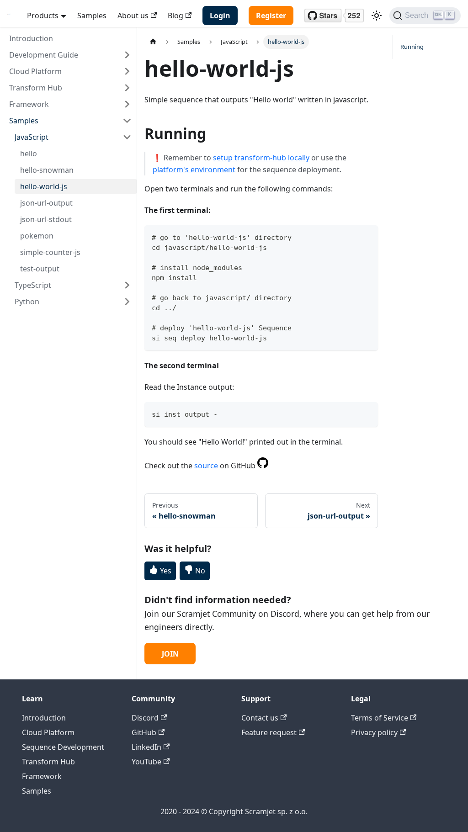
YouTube (146, 762)
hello (28, 153)
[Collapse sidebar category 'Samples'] (127, 120)
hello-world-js (43, 186)
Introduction (31, 38)
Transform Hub (35, 88)
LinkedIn (146, 747)
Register (271, 16)
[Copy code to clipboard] (366, 236)
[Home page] (153, 42)
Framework (29, 104)
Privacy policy (374, 732)
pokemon (36, 236)
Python (27, 302)
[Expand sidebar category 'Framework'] (127, 104)
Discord (145, 718)
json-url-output (46, 203)
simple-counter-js (50, 252)
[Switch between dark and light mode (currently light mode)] (376, 15)
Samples (91, 16)
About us (133, 16)
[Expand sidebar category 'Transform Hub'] (127, 87)
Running (412, 46)
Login (220, 16)
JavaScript (31, 137)
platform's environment (194, 169)
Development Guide (43, 55)
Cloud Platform (35, 71)
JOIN (170, 654)
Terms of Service (379, 718)
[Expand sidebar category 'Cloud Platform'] (127, 71)
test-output (39, 269)
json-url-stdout (46, 219)
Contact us (259, 718)
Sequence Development (63, 747)
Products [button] (42, 16)
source (206, 466)
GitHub (144, 732)
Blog (175, 16)
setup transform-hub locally (261, 158)
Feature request (269, 732)
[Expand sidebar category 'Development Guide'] (127, 55)
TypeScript (33, 285)
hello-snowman (47, 170)
